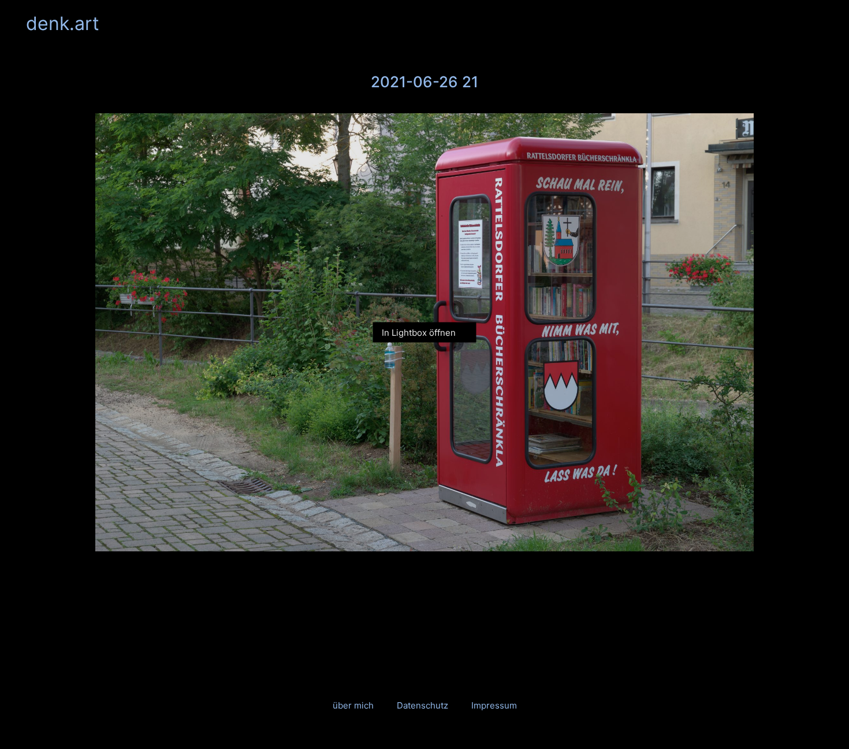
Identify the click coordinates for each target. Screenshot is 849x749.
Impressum (494, 705)
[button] (816, 24)
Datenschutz (422, 705)
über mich (353, 705)
